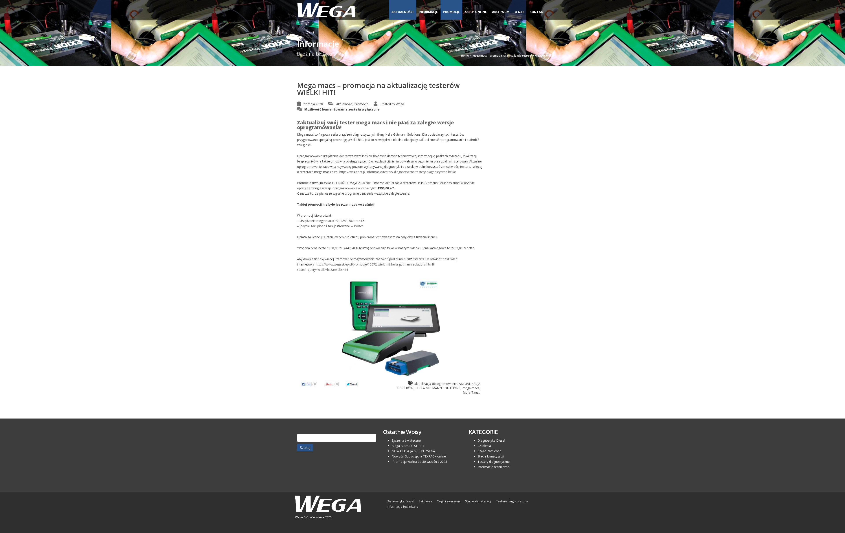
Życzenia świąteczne (406, 440)
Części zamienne (489, 451)
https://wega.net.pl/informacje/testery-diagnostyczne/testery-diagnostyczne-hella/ (397, 172)
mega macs (471, 388)
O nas (519, 12)
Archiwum (500, 12)
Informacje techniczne (493, 467)
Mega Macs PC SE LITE (408, 446)
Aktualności (402, 12)
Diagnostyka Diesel (491, 440)
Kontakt (537, 12)
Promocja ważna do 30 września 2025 (419, 461)
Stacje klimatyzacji (491, 456)
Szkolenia (484, 446)
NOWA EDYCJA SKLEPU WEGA (413, 451)
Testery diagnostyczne (494, 461)
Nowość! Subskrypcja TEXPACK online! (419, 456)
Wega (400, 104)
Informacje (428, 12)
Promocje (451, 12)
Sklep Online (476, 12)
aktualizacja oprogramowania (435, 384)
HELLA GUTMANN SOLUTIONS (437, 388)
